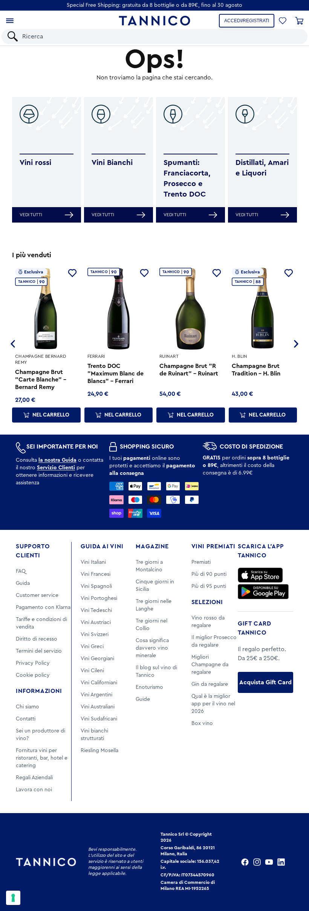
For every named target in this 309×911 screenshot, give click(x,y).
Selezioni (207, 602)
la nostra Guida (57, 460)
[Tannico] (154, 21)
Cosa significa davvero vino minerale (152, 648)
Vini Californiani (99, 682)
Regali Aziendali (34, 777)
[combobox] (161, 36)
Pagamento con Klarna (43, 607)
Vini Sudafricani (99, 719)
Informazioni (39, 691)
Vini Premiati (213, 546)
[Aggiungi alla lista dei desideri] (72, 273)
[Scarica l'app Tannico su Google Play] (263, 591)
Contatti (25, 719)
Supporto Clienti (32, 551)
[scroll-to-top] (293, 874)
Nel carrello (50, 415)
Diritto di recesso (36, 639)
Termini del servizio (39, 651)
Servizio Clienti (56, 467)
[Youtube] (269, 862)
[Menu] (10, 20)
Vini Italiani (93, 562)
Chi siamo (27, 707)
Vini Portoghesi (99, 598)
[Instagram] (257, 862)
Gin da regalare (209, 684)
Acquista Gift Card (265, 682)
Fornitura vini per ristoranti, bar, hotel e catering (41, 758)
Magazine (152, 546)
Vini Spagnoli (96, 586)
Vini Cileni (92, 670)
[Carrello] (299, 20)
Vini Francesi (95, 574)
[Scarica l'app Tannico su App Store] (260, 575)
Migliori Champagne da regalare (209, 665)
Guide (143, 699)
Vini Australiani (98, 707)
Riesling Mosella (99, 750)
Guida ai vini (102, 546)
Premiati (201, 562)
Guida (23, 583)
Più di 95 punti (208, 586)
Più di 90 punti (208, 574)
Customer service (37, 595)
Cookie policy (33, 675)
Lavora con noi (34, 789)
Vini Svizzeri (95, 634)
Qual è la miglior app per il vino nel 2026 (213, 704)
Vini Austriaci (96, 622)
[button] (282, 20)
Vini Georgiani (97, 658)
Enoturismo (149, 687)
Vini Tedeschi (96, 610)
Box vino (202, 723)
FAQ (21, 571)
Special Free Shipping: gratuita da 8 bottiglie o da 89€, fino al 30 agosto (154, 5)
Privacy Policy (33, 663)
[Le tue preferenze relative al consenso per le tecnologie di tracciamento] (13, 898)
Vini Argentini (96, 694)
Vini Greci (92, 646)
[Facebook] (244, 862)
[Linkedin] (281, 862)
